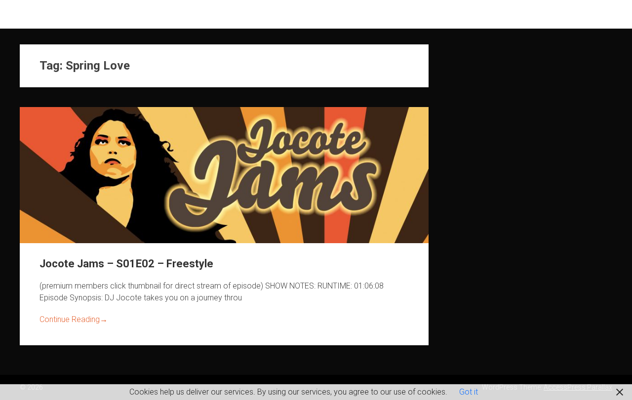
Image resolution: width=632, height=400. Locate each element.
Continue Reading (74, 319)
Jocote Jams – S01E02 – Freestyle (126, 263)
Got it (468, 392)
